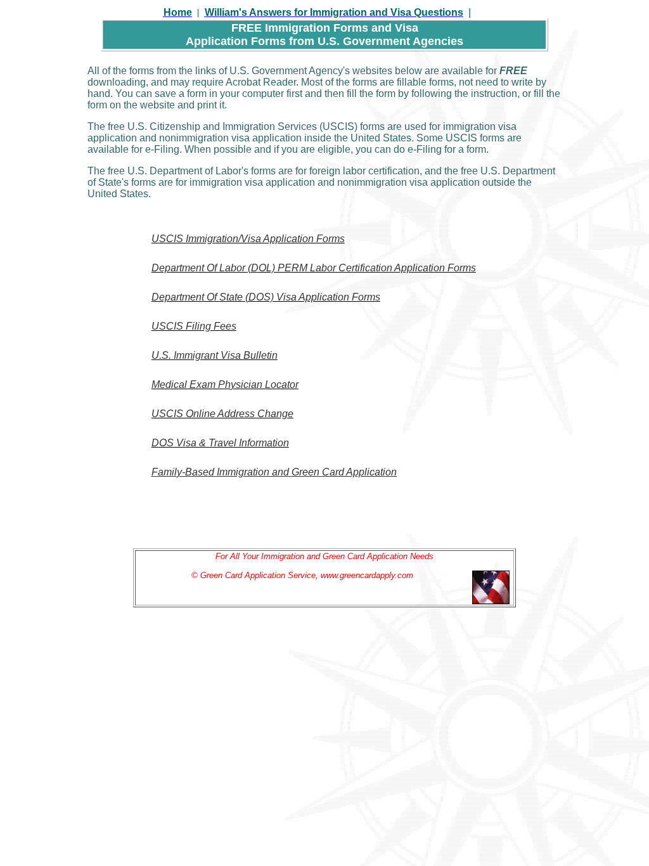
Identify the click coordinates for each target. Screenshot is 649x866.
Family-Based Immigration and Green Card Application (274, 472)
